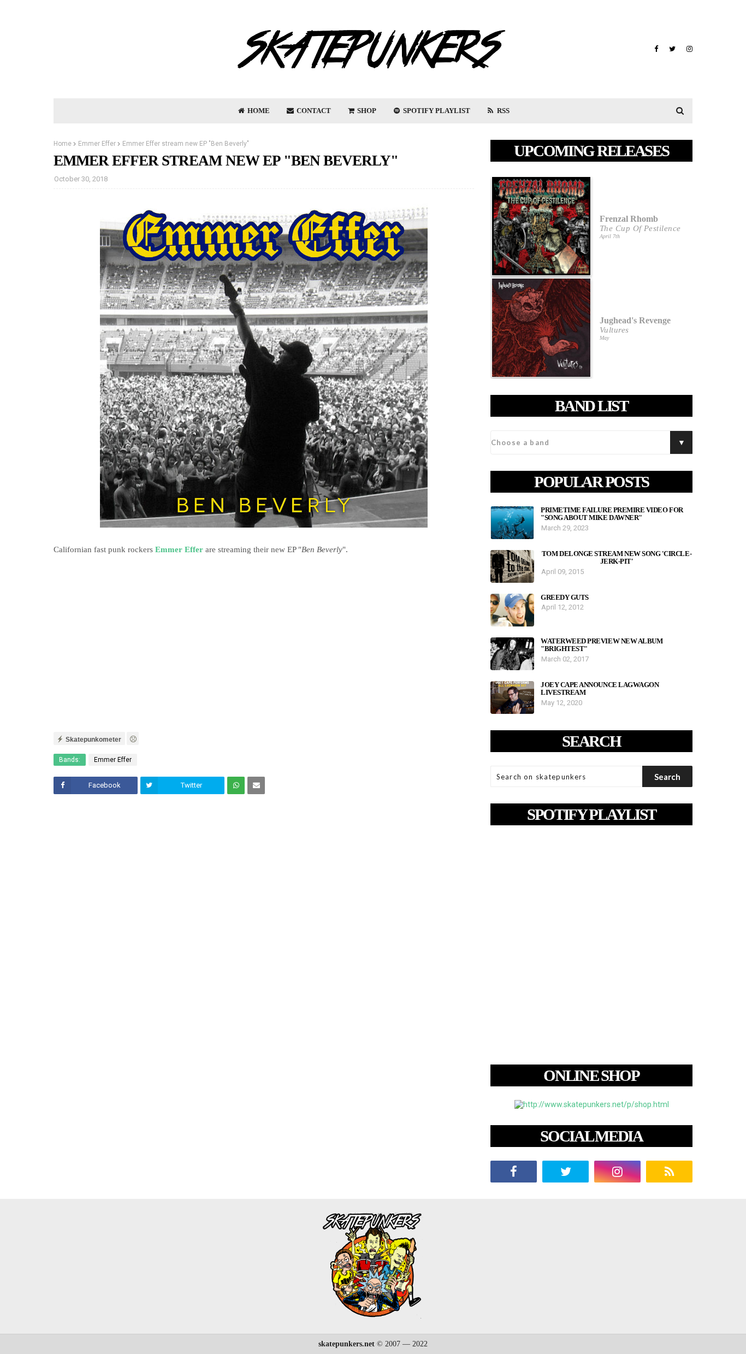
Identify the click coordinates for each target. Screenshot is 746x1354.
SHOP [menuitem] (366, 111)
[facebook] (656, 49)
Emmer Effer (97, 143)
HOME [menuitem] (258, 111)
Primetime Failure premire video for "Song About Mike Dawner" (612, 514)
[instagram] (688, 49)
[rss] (669, 1171)
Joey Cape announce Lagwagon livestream (600, 688)
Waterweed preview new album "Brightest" (601, 645)
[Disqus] (264, 955)
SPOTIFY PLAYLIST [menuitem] (435, 111)
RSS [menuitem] (502, 111)
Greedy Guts (565, 597)
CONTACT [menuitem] (313, 111)
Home (63, 143)
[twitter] (672, 49)
